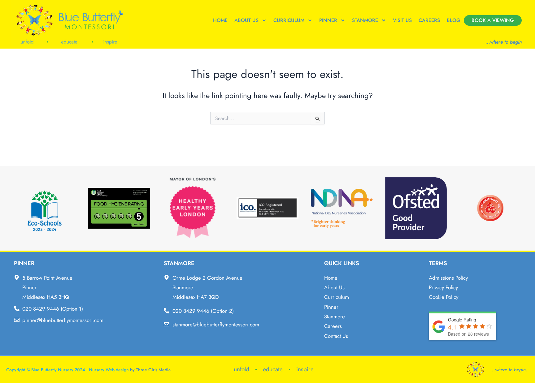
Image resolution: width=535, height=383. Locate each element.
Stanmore (365, 20)
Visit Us (402, 20)
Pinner (328, 20)
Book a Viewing (493, 20)
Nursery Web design (109, 370)
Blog (453, 20)
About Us (246, 20)
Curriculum (288, 20)
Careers (429, 20)
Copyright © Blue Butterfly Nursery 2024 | (47, 370)
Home (220, 20)
